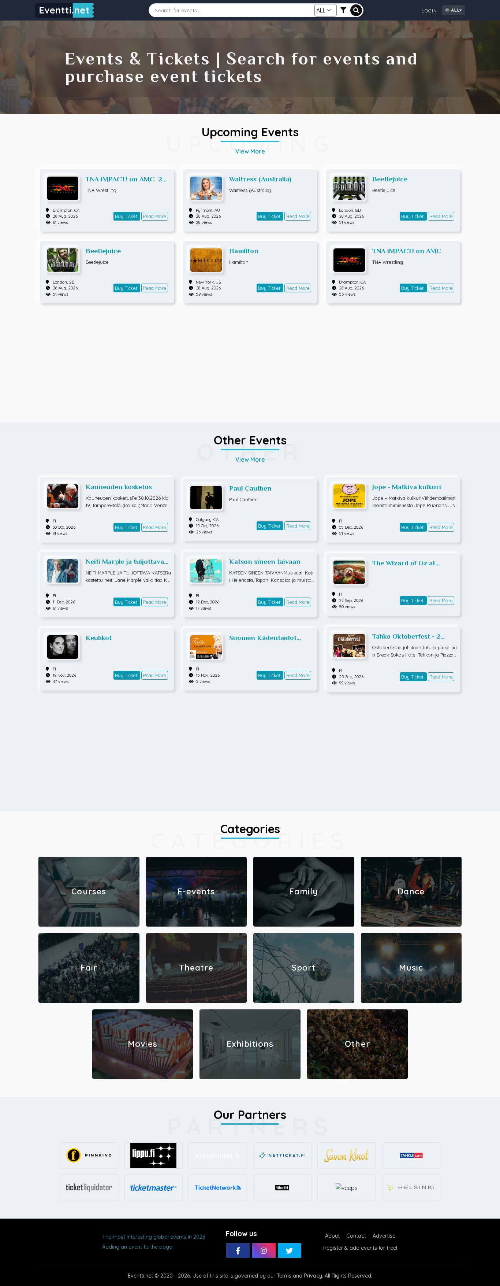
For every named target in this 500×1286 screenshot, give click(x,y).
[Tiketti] (282, 1188)
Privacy (313, 1275)
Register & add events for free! (360, 1248)
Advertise (384, 1236)
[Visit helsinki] (411, 1188)
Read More (154, 216)
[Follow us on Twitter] (289, 1250)
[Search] (356, 10)
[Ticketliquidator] (89, 1188)
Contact (356, 1236)
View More (250, 151)
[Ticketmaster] (153, 1188)
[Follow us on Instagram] (264, 1250)
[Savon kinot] (346, 1155)
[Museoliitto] (218, 1155)
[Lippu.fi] (153, 1155)
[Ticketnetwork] (218, 1188)
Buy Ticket (127, 216)
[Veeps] (346, 1188)
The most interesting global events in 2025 (153, 1237)
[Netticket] (282, 1155)
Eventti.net (140, 1275)
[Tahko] (411, 1155)
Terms (284, 1275)
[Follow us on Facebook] (238, 1250)
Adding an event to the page (137, 1246)
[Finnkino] (89, 1155)
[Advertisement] (250, 359)
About (332, 1236)
